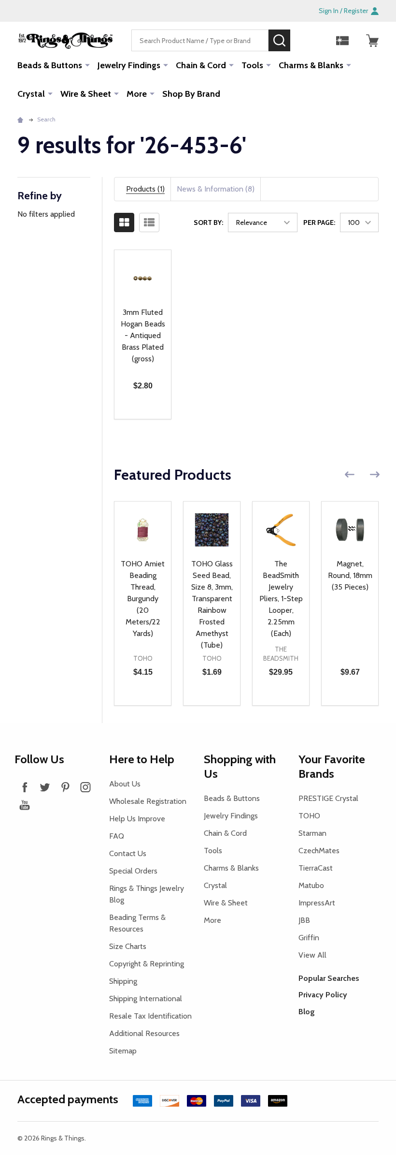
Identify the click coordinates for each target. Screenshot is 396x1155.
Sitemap (123, 1050)
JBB (304, 920)
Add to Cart (142, 419)
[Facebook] (24, 787)
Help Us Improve (137, 818)
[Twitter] (45, 787)
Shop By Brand (191, 94)
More (137, 94)
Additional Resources (144, 1033)
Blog (306, 1011)
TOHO (309, 815)
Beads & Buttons (49, 65)
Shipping (123, 981)
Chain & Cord (201, 65)
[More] (87, 64)
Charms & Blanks (311, 65)
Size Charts (127, 946)
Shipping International (145, 998)
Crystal (31, 94)
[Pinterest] (65, 787)
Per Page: (319, 222)
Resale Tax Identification (150, 1016)
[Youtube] (24, 805)
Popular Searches (328, 978)
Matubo (311, 885)
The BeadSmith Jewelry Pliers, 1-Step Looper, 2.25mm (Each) (281, 598)
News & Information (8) (216, 188)
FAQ (116, 836)
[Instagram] (85, 787)
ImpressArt (316, 902)
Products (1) (145, 188)
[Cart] (372, 40)
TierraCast (315, 868)
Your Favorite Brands (331, 766)
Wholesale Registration (147, 801)
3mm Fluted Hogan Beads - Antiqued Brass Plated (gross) (143, 335)
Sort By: (208, 222)
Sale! (305, 40)
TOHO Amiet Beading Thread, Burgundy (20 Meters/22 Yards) (143, 598)
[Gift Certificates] (342, 40)
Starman (312, 833)
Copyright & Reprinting (146, 963)
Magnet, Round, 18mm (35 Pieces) (350, 575)
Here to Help (141, 759)
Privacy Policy (322, 994)
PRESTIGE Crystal (328, 798)
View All (312, 955)
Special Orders (133, 870)
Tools (252, 65)
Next (374, 474)
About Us (125, 783)
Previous (349, 474)
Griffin (308, 937)
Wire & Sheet (85, 94)
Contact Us (127, 853)
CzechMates (318, 850)
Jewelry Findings (129, 65)
